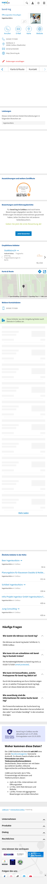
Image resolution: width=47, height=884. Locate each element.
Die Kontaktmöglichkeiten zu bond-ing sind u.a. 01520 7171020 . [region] (22, 663)
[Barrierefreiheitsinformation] (38, 3)
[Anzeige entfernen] (45, 875)
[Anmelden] (32, 3)
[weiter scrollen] (45, 69)
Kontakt (33, 69)
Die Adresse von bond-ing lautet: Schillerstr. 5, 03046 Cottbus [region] (21, 643)
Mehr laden (23, 512)
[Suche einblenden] (27, 3)
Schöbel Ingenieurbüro (12, 584)
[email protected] (22, 664)
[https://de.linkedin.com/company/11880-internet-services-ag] (24, 876)
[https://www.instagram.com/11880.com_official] (11, 876)
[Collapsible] (42, 636)
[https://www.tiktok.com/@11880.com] (17, 876)
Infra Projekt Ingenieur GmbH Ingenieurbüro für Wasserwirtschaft (23, 596)
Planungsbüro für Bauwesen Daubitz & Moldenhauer (23, 572)
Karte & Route (17, 69)
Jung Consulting (9, 608)
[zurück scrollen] (2, 69)
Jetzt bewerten (23, 233)
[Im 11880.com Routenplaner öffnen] (40, 271)
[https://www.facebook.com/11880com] (4, 876)
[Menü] (44, 3)
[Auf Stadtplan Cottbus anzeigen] (44, 271)
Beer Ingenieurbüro (11, 560)
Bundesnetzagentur (19, 754)
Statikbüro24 (10, 250)
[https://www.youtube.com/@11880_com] (30, 876)
